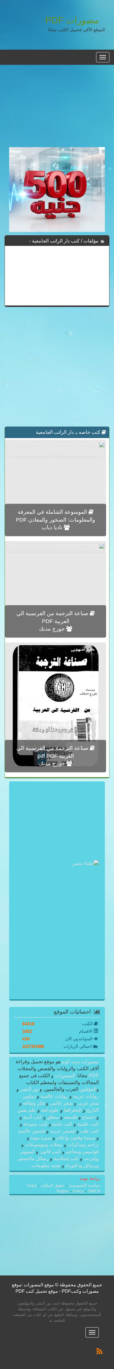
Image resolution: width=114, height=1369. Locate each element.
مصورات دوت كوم (79, 1061)
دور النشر (30, 1089)
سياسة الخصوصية (83, 1185)
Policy (79, 1191)
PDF (94, 1075)
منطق (53, 1117)
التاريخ (92, 1110)
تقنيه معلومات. (46, 1165)
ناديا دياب (53, 527)
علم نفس (27, 1110)
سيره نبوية (41, 1137)
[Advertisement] (57, 109)
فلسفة (70, 1117)
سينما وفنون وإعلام (75, 1137)
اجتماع (88, 1117)
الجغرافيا (73, 1110)
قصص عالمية (32, 1130)
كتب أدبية (32, 1117)
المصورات (64, 1075)
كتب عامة (62, 1124)
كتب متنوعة (35, 1124)
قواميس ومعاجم (81, 1151)
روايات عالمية (54, 1096)
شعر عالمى (61, 1103)
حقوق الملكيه (52, 1185)
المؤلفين (87, 1089)
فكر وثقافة (34, 1103)
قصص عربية (62, 1130)
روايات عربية (85, 1096)
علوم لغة (50, 1110)
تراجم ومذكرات (82, 1144)
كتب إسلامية (66, 1158)
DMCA (94, 1191)
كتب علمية (87, 1124)
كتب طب (89, 1130)
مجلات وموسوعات (44, 1144)
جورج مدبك (52, 629)
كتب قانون (50, 1151)
